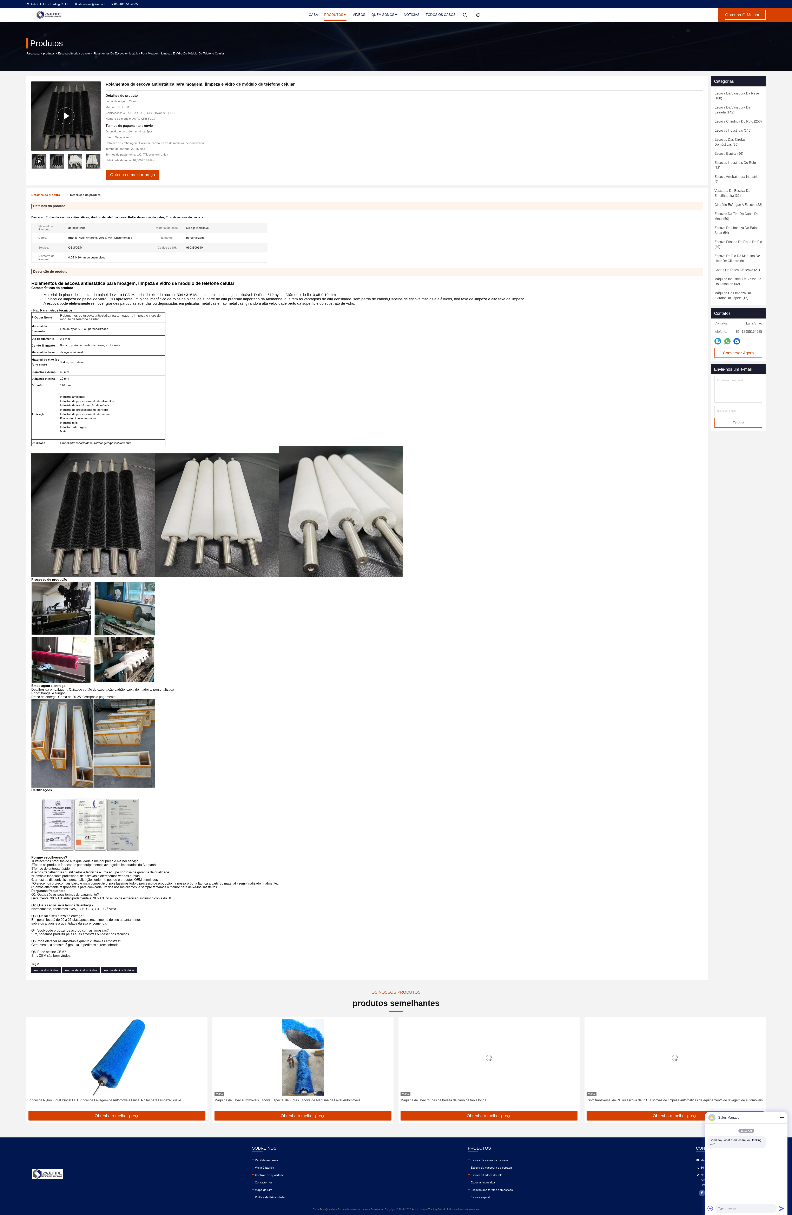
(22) (738, 204)
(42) (737, 281)
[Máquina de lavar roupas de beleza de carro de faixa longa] (302, 1057)
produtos (49, 53)
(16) (732, 295)
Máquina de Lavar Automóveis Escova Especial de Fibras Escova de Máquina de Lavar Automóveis (101, 1100)
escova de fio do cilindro (81, 970)
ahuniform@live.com (91, 4)
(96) (729, 142)
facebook (702, 1193)
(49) (738, 244)
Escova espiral (480, 1197)
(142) (732, 110)
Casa (313, 15)
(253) (738, 121)
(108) (736, 96)
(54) (736, 230)
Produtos (333, 15)
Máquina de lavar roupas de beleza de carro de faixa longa (257, 1100)
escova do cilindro (46, 970)
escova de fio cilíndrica (119, 970)
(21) (737, 270)
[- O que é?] (727, 341)
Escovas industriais (483, 1182)
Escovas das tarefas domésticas (492, 1189)
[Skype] (717, 341)
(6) (736, 179)
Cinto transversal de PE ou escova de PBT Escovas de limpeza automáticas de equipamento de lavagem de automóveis (489, 1100)
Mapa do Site (263, 1189)
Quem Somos (382, 15)
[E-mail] (736, 341)
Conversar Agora (738, 353)
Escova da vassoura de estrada (491, 1167)
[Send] (781, 1208)
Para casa (33, 53)
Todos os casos (441, 15)
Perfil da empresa (266, 1160)
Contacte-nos (263, 1182)
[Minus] (781, 1117)
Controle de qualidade (269, 1175)
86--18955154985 (125, 4)
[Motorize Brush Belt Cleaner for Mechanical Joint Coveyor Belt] (675, 1057)
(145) (732, 130)
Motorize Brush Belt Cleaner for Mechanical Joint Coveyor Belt (632, 1100)
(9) (737, 258)
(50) (736, 216)
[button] (97, 161)
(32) (735, 165)
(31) (732, 193)
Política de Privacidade (270, 1197)
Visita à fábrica (264, 1167)
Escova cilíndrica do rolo (74, 53)
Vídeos (359, 15)
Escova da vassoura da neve (489, 1160)
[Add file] (710, 1208)
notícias (412, 15)
